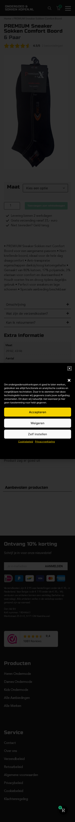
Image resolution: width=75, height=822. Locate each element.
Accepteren (37, 412)
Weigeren (37, 423)
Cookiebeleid (25, 441)
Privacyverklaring (45, 441)
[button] (69, 380)
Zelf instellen (37, 434)
